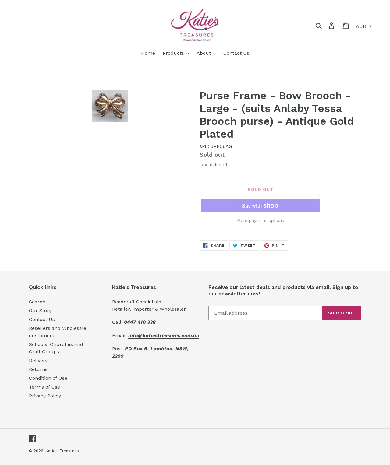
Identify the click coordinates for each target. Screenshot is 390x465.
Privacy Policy (45, 396)
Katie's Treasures (62, 451)
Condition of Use (48, 378)
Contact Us (42, 319)
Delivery (38, 360)
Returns (38, 369)
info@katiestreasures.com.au (163, 335)
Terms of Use (44, 387)
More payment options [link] (260, 220)
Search (37, 302)
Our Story (40, 310)
